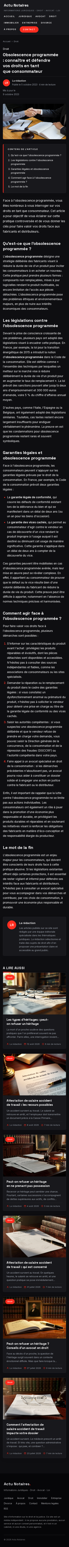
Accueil (9, 16)
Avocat (40, 16)
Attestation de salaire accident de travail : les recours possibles (30, 1103)
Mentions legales (50, 1503)
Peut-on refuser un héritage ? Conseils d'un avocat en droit (28, 1346)
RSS (6, 1508)
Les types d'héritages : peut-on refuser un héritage (27, 1022)
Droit (53, 16)
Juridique (25, 16)
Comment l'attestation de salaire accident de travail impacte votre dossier (25, 1429)
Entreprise (29, 23)
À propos (10, 29)
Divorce (46, 23)
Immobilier (11, 23)
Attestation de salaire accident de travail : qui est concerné (29, 1265)
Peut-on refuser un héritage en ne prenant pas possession (28, 1184)
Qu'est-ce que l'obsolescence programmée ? (36, 155)
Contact (29, 29)
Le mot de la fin (19, 186)
